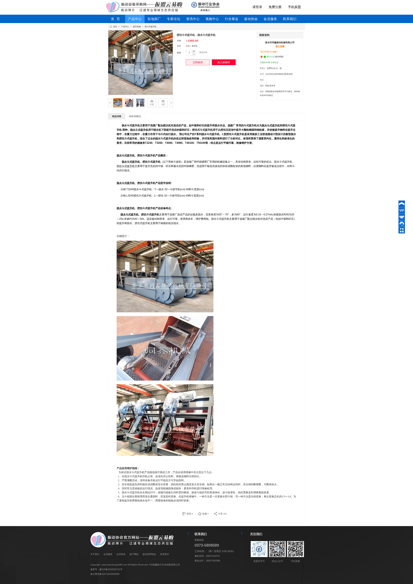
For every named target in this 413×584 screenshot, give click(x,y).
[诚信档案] (279, 56)
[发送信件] (288, 74)
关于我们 (94, 554)
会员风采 (121, 554)
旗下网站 (134, 554)
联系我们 (164, 554)
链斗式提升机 (150, 26)
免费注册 (275, 7)
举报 (189, 513)
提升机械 (137, 26)
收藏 (205, 513)
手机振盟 (294, 7)
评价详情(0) (135, 116)
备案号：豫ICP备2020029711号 (106, 569)
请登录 (257, 7)
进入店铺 (279, 46)
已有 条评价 (192, 46)
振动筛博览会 (149, 554)
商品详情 (116, 116)
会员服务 (107, 554)
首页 (115, 26)
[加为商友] (279, 74)
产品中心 (125, 26)
